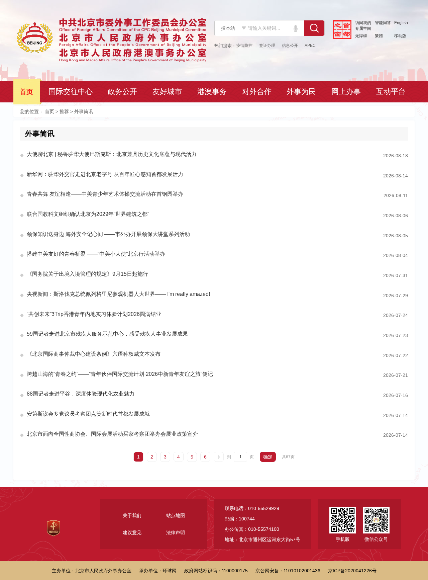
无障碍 (361, 35)
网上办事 (347, 91)
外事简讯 (40, 134)
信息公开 (290, 45)
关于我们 (132, 515)
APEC (310, 45)
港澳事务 (213, 91)
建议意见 (132, 532)
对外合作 (257, 91)
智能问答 (383, 22)
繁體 (379, 35)
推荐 (64, 111)
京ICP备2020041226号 (352, 570)
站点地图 (175, 515)
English (401, 22)
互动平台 (392, 91)
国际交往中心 (71, 91)
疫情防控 (244, 45)
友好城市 (168, 91)
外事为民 (302, 91)
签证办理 (267, 45)
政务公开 (123, 91)
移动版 (400, 35)
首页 (27, 91)
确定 (268, 457)
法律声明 (175, 532)
